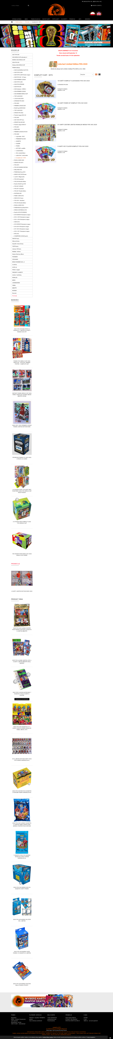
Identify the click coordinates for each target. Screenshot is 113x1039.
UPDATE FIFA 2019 (18, 162)
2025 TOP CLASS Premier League (22, 74)
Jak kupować (14, 1020)
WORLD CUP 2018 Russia (20, 174)
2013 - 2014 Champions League (21, 219)
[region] (56, 35)
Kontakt (86, 1017)
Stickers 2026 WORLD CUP (18, 65)
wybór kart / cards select (22, 155)
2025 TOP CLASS (18, 72)
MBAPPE (14, 288)
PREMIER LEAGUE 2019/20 (20, 131)
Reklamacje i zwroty (16, 1022)
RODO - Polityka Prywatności (18, 1019)
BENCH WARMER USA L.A (18, 262)
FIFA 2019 (16, 165)
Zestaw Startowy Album (18, 254)
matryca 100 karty (16, 249)
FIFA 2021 (16, 127)
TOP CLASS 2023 (18, 96)
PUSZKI (18, 146)
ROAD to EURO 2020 (19, 160)
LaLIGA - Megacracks (19, 176)
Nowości (14, 293)
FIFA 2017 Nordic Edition (20, 191)
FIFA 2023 (16, 103)
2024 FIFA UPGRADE (19, 84)
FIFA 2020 (16, 134)
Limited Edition (19, 150)
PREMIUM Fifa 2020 (21, 138)
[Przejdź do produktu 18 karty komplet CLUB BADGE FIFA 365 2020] (45, 89)
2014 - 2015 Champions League (21, 217)
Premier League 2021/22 (20, 115)
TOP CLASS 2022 (18, 110)
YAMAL (14, 285)
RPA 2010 (16, 233)
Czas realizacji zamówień (35, 1020)
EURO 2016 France (18, 198)
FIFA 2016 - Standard (19, 200)
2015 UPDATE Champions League (22, 214)
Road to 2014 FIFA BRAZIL (20, 212)
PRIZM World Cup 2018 (19, 172)
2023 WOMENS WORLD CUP (21, 93)
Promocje (14, 295)
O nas (85, 1019)
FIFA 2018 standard (19, 179)
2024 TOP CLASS (18, 82)
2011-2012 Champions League (21, 229)
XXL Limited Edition (20, 153)
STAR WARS (15, 259)
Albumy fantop (15, 241)
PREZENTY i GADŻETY (17, 272)
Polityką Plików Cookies (48, 1037)
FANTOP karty (15, 238)
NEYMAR (14, 290)
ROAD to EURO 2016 (19, 205)
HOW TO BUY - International (18, 1023)
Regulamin (13, 1017)
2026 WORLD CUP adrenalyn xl (19, 57)
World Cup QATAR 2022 (19, 108)
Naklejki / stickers (16, 251)
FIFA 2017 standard (19, 188)
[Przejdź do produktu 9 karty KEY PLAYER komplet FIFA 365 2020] (45, 154)
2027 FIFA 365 (15, 54)
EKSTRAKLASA (17, 193)
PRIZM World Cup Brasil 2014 (21, 207)
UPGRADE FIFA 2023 (19, 100)
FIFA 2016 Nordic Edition (20, 202)
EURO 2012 (17, 221)
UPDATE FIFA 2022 (18, 112)
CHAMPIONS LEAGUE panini (21, 236)
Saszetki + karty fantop (17, 243)
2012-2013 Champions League (21, 226)
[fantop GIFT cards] (42, 1000)
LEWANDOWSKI (16, 282)
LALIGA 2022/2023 (19, 98)
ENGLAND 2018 (18, 169)
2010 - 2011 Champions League (21, 231)
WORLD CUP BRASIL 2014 (20, 210)
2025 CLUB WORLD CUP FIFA (21, 70)
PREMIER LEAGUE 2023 (20, 105)
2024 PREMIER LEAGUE (20, 91)
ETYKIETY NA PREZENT (71, 1019)
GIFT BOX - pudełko (20, 148)
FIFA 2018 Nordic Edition (20, 181)
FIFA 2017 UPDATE (18, 186)
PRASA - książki (16, 269)
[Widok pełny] (99, 74)
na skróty (14, 264)
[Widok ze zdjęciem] (96, 74)
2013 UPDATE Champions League (22, 224)
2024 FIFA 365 (17, 86)
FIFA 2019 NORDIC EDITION (21, 167)
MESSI (13, 280)
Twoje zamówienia (52, 1017)
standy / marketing (16, 275)
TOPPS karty (15, 246)
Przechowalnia (51, 1020)
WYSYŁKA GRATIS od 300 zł (73, 1020)
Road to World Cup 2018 (20, 183)
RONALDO (14, 277)
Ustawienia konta (51, 1019)
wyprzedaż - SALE (20, 136)
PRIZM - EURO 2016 (19, 195)
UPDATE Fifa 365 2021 (19, 122)
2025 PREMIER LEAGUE (20, 79)
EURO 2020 (17, 129)
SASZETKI (18, 141)
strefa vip (14, 267)
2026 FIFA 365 (15, 62)
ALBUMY (18, 143)
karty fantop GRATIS (71, 1017)
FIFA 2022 (16, 117)
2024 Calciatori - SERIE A (20, 89)
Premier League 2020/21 (20, 124)
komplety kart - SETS (21, 157)
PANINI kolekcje (16, 67)
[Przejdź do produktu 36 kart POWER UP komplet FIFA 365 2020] (45, 111)
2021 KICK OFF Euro (19, 119)
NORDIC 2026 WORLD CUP (18, 59)
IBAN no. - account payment (91, 1020)
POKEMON (15, 256)
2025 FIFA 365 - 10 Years (20, 77)
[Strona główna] (56, 9)
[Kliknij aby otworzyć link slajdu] (56, 35)
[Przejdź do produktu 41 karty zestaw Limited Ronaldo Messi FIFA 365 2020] (45, 133)
